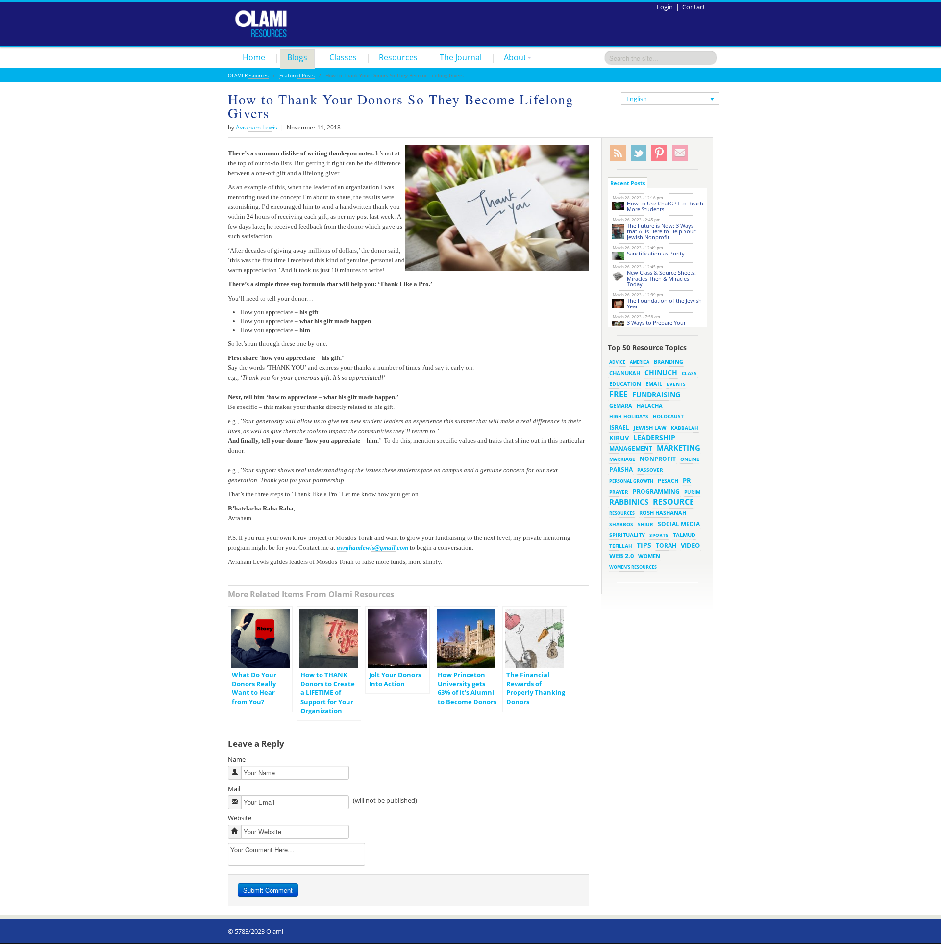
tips (644, 545)
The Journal (461, 57)
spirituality (627, 535)
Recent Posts (627, 183)
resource (673, 501)
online (689, 459)
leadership (654, 437)
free (618, 394)
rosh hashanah (662, 512)
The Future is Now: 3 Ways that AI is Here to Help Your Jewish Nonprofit (661, 231)
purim (692, 491)
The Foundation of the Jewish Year (664, 303)
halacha (650, 405)
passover (650, 469)
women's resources (633, 567)
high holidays (628, 416)
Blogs (297, 57)
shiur (645, 524)
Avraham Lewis (256, 127)
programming (656, 491)
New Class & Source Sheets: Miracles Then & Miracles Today (661, 278)
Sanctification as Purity (656, 253)
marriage (622, 459)
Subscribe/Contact (680, 153)
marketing (678, 448)
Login (665, 6)
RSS (618, 153)
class (689, 373)
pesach (668, 480)
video (690, 545)
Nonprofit (658, 459)
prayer (618, 491)
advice (617, 362)
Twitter (638, 153)
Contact (693, 6)
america (639, 362)
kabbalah (684, 427)
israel (619, 427)
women (649, 556)
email (653, 383)
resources (622, 513)
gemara (620, 405)
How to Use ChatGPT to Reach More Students (665, 206)
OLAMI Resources (248, 75)
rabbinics (628, 502)
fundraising (656, 394)
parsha (621, 469)
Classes (343, 57)
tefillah (620, 545)
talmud (684, 535)
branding (668, 361)
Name (237, 759)
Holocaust (668, 416)
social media (679, 524)
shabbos (621, 524)
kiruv (619, 438)
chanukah (624, 373)
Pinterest (659, 153)
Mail (234, 788)
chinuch (660, 372)
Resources (398, 57)
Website (239, 818)
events (676, 384)
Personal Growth (631, 481)
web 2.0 (621, 555)
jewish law (650, 427)
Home (254, 57)
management (630, 448)
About (515, 57)
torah (666, 545)
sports (659, 535)
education (625, 384)
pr (687, 480)
